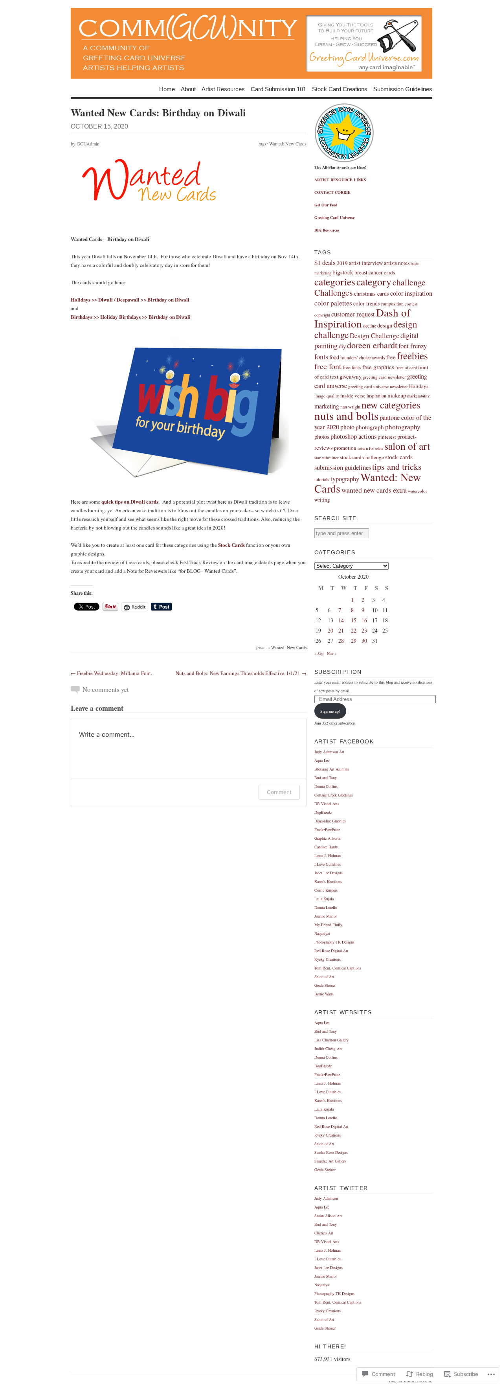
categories (334, 281)
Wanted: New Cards (288, 143)
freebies (412, 355)
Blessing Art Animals (331, 769)
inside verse (352, 395)
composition (392, 304)
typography (344, 479)
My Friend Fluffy (328, 924)
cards (389, 272)
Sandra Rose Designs (331, 1152)
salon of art (407, 445)
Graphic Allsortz (327, 838)
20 (330, 630)
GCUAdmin (88, 143)
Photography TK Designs (334, 942)
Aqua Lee (321, 760)
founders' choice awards (362, 357)
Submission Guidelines (402, 88)
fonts (321, 356)
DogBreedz (323, 812)
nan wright (350, 406)
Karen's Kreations (328, 881)
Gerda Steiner (325, 985)
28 (341, 640)
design (384, 325)
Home (167, 88)
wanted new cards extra (374, 490)
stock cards (399, 456)
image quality (326, 396)
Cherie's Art (323, 1233)
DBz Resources (326, 230)
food (334, 357)
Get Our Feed (326, 205)
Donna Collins (326, 786)
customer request (353, 313)
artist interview (366, 263)
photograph (370, 427)
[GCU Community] (251, 43)
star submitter (326, 457)
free (391, 357)
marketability (418, 396)
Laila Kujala (324, 898)
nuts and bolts (346, 415)
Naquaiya (321, 1285)
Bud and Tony (325, 777)
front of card (406, 367)
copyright (322, 315)
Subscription (338, 672)
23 (364, 630)
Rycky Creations (327, 959)
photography (402, 426)
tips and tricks (397, 466)
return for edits (370, 448)
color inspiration (411, 293)
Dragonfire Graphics (330, 821)
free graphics (378, 367)
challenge (409, 282)
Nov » (332, 653)
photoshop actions (353, 436)
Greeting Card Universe (334, 217)
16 (364, 620)
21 (341, 630)
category (373, 281)
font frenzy (412, 345)
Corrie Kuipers (326, 890)
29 (353, 640)
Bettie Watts (324, 994)
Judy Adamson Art (329, 751)
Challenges (333, 292)
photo (347, 427)
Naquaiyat (322, 933)
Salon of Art (324, 976)
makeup (396, 395)
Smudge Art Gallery (330, 1161)
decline (369, 325)
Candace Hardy (326, 847)
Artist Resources (223, 88)
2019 (342, 263)
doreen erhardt (372, 345)
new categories (391, 404)
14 (341, 620)
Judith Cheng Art (328, 1048)
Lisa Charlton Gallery (331, 1040)
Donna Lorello (325, 907)
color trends (366, 303)
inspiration (376, 396)
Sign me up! (330, 711)
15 (353, 620)
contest (411, 304)
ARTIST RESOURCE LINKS (340, 179)
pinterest (387, 436)
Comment (279, 792)
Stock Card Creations (339, 88)
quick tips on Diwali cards (129, 501)
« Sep (318, 653)
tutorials (321, 479)
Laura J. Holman (327, 855)
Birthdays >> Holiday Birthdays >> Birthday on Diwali (131, 316)
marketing (326, 406)
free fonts (352, 367)
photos (321, 436)
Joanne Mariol (325, 916)
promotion (345, 447)
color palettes (333, 302)
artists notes (396, 263)
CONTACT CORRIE (332, 192)
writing (322, 499)
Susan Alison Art (328, 1215)
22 (353, 630)
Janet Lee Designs (328, 873)
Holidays (418, 386)
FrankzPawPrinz (327, 829)
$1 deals (325, 262)
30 (364, 640)
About (188, 88)
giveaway (351, 376)
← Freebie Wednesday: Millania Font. (111, 673)
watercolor (417, 491)
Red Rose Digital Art (331, 950)
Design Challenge (374, 335)
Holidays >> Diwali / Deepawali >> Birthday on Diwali (130, 299)
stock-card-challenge (362, 457)
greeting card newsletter (384, 377)
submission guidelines (342, 467)
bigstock (342, 272)
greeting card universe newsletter (378, 386)
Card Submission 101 (278, 88)
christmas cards (371, 293)
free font (327, 366)
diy (342, 346)
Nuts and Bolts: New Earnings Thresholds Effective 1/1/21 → (241, 673)
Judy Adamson (326, 1198)
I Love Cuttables (327, 864)
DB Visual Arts (326, 803)
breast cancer (368, 272)
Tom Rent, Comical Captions (337, 968)
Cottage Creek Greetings (333, 795)
